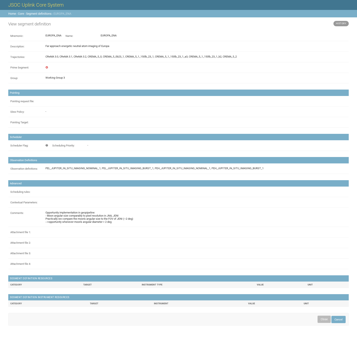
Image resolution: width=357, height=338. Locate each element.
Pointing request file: (22, 101)
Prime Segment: (19, 67)
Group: (14, 78)
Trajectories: (17, 57)
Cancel (338, 319)
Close (324, 319)
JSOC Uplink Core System (36, 5)
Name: (69, 35)
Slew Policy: (17, 111)
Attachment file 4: (20, 263)
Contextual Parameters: (24, 202)
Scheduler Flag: (19, 145)
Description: (17, 46)
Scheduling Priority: (63, 145)
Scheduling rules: (20, 191)
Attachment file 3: (20, 253)
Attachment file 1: (20, 232)
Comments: (17, 213)
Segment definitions (38, 13)
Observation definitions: (24, 168)
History (341, 23)
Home (12, 13)
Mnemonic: (16, 35)
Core (21, 13)
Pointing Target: (19, 122)
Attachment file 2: (20, 242)
